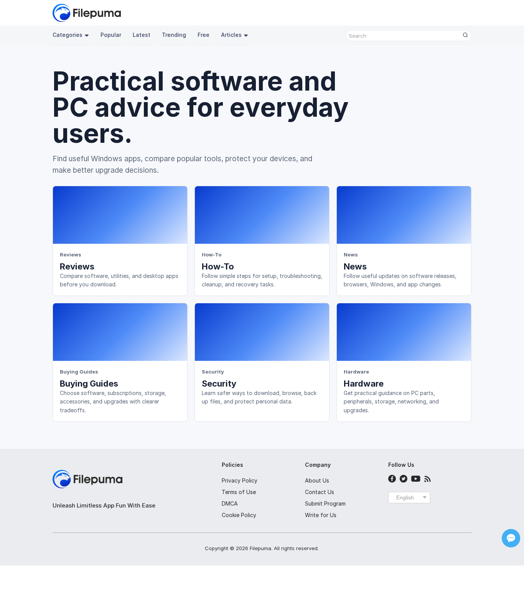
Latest (141, 34)
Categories (67, 34)
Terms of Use (239, 492)
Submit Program (325, 503)
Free (203, 34)
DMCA (230, 503)
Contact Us (319, 492)
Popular (111, 34)
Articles (231, 34)
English (405, 497)
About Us (317, 480)
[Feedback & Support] (511, 538)
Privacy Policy (239, 480)
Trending (174, 34)
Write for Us (320, 515)
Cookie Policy (239, 515)
